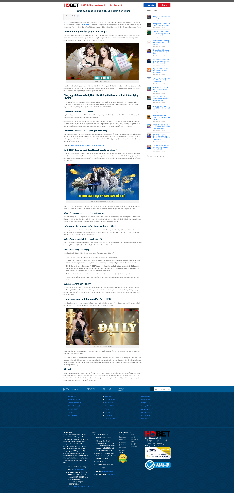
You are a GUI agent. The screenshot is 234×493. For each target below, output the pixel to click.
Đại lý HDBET (86, 25)
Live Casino (99, 5)
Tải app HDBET (146, 406)
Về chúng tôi (72, 396)
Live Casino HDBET (111, 419)
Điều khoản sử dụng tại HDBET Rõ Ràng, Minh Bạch (88, 145)
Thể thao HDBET (110, 399)
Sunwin (81, 469)
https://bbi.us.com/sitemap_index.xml (80, 486)
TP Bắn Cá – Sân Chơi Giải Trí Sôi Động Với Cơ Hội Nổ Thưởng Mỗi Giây (161, 126)
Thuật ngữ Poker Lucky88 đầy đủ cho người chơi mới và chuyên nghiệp (161, 33)
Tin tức (70, 412)
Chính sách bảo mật (74, 403)
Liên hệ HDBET (73, 409)
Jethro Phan (111, 474)
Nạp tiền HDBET (146, 412)
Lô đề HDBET (109, 415)
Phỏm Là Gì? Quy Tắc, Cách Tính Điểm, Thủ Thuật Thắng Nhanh (161, 80)
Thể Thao (90, 5)
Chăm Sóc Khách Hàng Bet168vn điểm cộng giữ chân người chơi (160, 98)
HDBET (83, 5)
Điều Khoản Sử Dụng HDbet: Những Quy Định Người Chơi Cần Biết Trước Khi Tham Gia (161, 137)
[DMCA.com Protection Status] (123, 458)
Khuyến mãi (118, 5)
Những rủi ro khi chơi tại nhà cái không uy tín (161, 17)
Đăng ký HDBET (146, 403)
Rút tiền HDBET (146, 415)
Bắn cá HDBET (109, 403)
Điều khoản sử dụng (74, 399)
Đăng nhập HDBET (147, 409)
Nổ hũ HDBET (109, 406)
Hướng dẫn (108, 5)
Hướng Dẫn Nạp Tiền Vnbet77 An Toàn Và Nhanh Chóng (161, 117)
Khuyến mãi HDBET (147, 419)
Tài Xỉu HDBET (109, 409)
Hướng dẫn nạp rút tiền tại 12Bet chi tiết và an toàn (161, 24)
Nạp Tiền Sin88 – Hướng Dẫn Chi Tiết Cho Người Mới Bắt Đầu (160, 70)
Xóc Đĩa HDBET (110, 412)
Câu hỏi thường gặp (74, 406)
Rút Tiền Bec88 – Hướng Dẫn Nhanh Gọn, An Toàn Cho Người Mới (161, 147)
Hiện (77, 16)
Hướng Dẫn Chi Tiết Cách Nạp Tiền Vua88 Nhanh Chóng (161, 89)
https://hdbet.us (107, 471)
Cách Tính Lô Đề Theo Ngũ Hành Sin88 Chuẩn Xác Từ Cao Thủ (161, 42)
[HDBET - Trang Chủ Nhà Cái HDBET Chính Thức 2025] (71, 5)
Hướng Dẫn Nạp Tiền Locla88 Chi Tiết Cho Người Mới (161, 108)
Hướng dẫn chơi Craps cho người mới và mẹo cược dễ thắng (161, 51)
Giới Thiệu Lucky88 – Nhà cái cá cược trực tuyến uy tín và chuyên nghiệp (161, 61)
